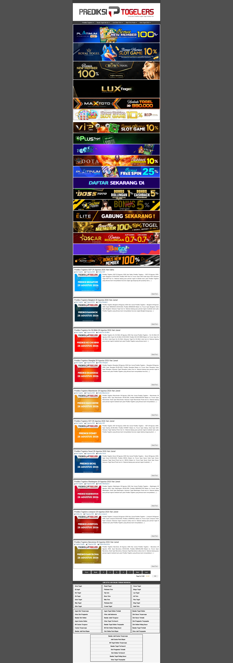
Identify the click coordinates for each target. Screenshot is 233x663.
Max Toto (107, 599)
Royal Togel (107, 586)
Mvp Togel (78, 603)
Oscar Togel (137, 586)
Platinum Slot (108, 603)
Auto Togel (78, 599)
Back (95, 572)
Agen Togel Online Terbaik (112, 611)
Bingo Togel (137, 589)
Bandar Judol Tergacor (111, 618)
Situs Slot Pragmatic (81, 614)
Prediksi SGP (101, 272)
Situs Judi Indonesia (110, 614)
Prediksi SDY (101, 423)
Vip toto (106, 593)
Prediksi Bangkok (103, 302)
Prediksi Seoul (102, 453)
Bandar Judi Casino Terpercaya (118, 636)
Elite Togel (78, 606)
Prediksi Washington (103, 484)
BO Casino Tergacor (81, 624)
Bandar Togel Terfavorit (118, 646)
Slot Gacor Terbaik (138, 618)
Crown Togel (108, 606)
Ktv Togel (78, 593)
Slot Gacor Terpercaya (140, 614)
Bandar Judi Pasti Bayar (82, 631)
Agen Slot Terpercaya (82, 611)
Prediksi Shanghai (103, 362)
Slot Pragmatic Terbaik (118, 649)
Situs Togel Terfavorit (111, 621)
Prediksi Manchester (103, 393)
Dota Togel (78, 586)
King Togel (136, 603)
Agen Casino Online (81, 621)
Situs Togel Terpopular (118, 660)
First (86, 572)
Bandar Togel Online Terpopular (114, 624)
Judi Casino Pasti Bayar (118, 639)
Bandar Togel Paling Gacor (118, 656)
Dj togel (77, 589)
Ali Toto (135, 596)
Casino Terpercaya (81, 628)
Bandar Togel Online (139, 611)
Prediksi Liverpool (102, 514)
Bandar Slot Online (80, 618)
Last (146, 572)
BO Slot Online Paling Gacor (112, 628)
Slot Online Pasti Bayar (111, 631)
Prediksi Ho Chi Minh (103, 332)
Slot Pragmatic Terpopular (141, 621)
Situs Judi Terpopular (139, 631)
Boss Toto (107, 596)
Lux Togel (136, 593)
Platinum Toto (108, 589)
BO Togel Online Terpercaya (118, 643)
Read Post (155, 294)
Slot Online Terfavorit (118, 653)
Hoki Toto (136, 606)
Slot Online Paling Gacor (140, 624)
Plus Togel (136, 599)
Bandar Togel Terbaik (139, 628)
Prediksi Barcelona (104, 544)
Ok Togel (78, 596)
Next (137, 572)
